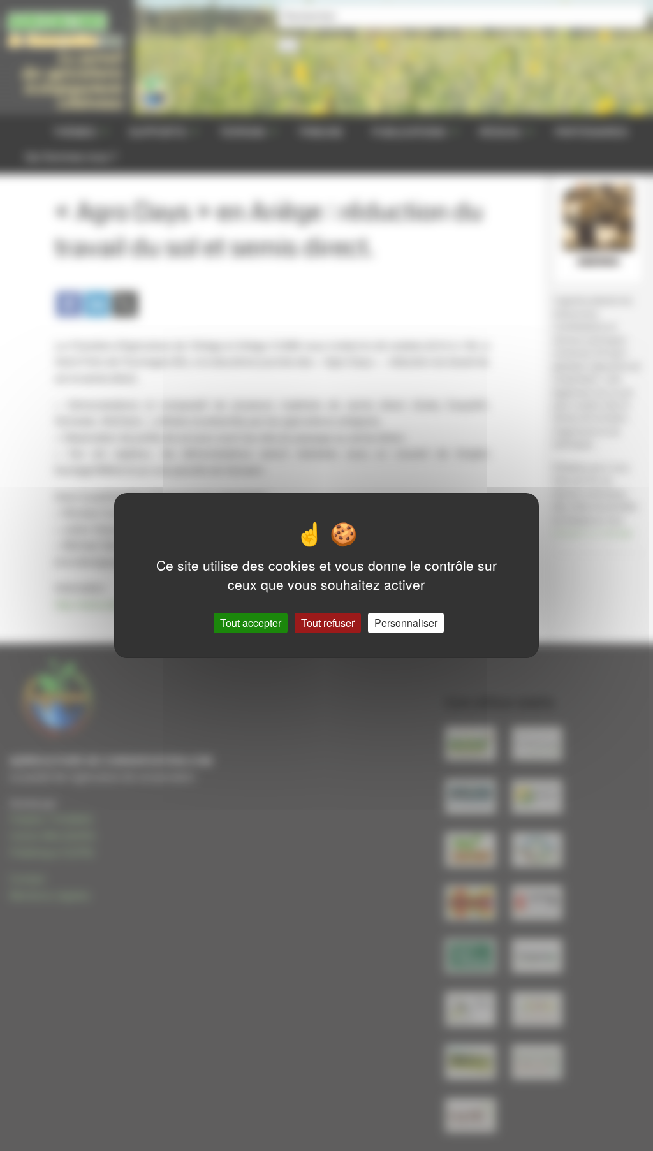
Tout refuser (328, 622)
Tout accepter (250, 622)
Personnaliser (405, 622)
